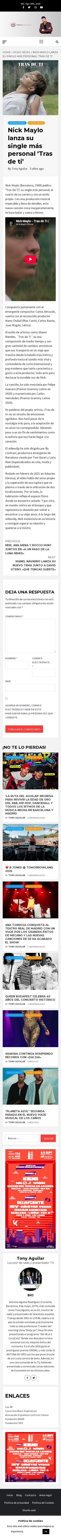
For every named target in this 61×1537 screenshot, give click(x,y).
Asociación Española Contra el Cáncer (27, 1415)
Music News (36, 123)
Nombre (11, 658)
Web (8, 681)
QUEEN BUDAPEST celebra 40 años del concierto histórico (30, 998)
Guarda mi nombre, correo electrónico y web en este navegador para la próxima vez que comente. (29, 711)
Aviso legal (45, 1495)
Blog (19, 1495)
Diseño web (29, 1510)
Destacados (17, 123)
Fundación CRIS (14, 1423)
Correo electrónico (40, 662)
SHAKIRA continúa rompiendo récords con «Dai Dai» (29, 1055)
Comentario (14, 616)
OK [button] (46, 1531)
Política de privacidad (16, 1502)
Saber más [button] (32, 1531)
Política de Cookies (43, 1502)
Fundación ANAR (14, 1419)
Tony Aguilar (20, 168)
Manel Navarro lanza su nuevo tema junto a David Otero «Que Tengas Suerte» (33, 563)
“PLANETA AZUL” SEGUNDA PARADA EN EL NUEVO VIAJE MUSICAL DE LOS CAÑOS (25, 1115)
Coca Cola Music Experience (21, 1411)
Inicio (10, 1495)
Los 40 (9, 1407)
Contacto (30, 1495)
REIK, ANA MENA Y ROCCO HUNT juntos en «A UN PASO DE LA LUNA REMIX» (28, 547)
